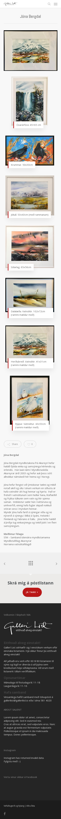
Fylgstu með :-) (12, 761)
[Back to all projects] (30, 562)
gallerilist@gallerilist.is (16, 700)
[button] (55, 4)
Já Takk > (32, 592)
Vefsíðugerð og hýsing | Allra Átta (19, 805)
